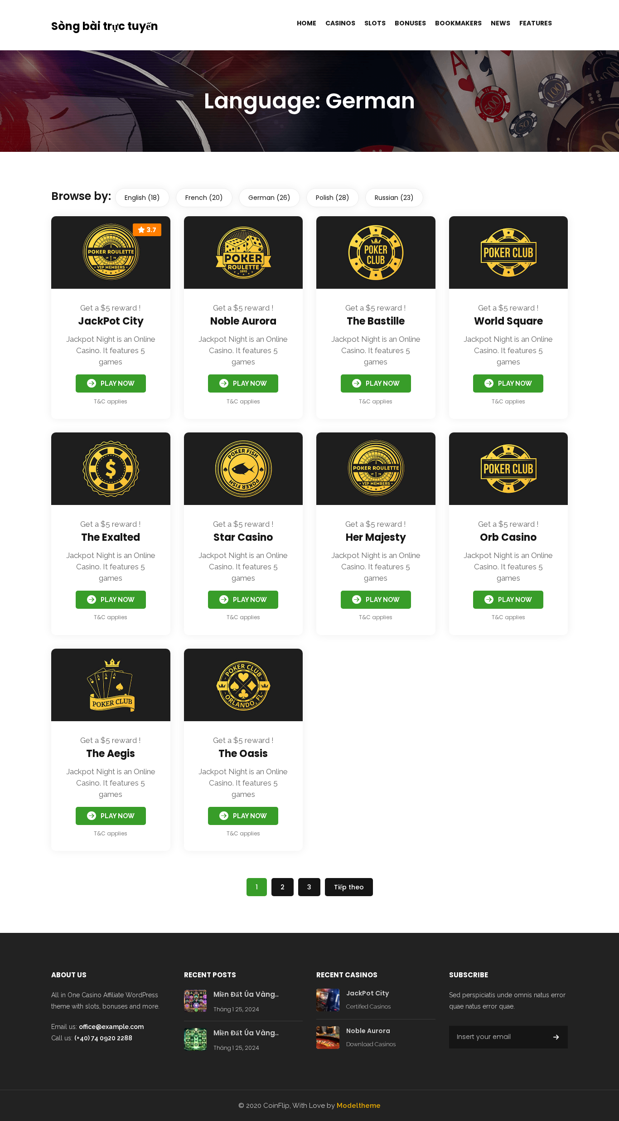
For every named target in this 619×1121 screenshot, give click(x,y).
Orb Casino (508, 537)
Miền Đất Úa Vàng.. (246, 994)
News (500, 23)
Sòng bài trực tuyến (104, 26)
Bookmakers (458, 23)
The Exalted (110, 537)
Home (306, 23)
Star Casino (243, 537)
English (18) (142, 197)
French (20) (204, 197)
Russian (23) (394, 197)
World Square (508, 321)
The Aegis (110, 754)
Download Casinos (371, 1044)
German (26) (269, 197)
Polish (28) (332, 197)
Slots (375, 23)
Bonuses (410, 23)
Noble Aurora (243, 321)
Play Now (118, 383)
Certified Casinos (368, 1006)
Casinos (340, 23)
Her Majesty (376, 537)
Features (535, 23)
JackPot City (111, 321)
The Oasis (243, 754)
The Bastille (376, 321)
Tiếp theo (349, 887)
